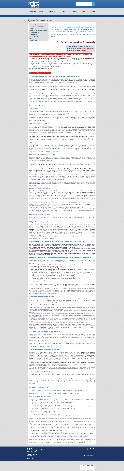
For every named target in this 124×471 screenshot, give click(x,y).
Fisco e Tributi (34, 37)
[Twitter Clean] (91, 448)
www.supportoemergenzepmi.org (38, 120)
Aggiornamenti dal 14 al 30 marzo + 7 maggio (80, 48)
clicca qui (73, 82)
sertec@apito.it (76, 42)
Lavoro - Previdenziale (37, 27)
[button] (75, 11)
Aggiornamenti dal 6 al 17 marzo (76, 50)
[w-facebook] (88, 449)
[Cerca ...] (93, 4)
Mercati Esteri (34, 39)
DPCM (58, 374)
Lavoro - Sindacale (35, 25)
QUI (90, 418)
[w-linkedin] (93, 448)
